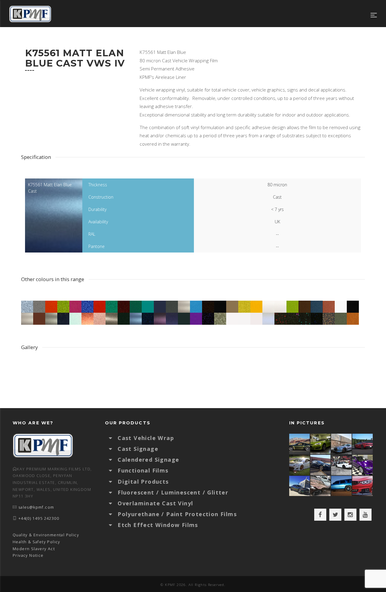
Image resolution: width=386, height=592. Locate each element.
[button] (113, 438)
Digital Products (143, 481)
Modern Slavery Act (34, 548)
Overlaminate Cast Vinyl (155, 503)
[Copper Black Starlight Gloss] (320, 485)
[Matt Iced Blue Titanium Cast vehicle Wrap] (341, 485)
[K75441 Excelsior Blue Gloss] (320, 464)
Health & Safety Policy (36, 541)
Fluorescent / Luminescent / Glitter (173, 492)
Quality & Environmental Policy (46, 535)
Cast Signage (138, 448)
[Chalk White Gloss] (299, 464)
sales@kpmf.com (36, 507)
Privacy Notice (28, 555)
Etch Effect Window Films (158, 524)
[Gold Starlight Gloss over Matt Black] (299, 443)
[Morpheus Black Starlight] (299, 485)
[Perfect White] (341, 464)
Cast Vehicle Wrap (146, 438)
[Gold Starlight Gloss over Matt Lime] (320, 443)
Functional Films (143, 470)
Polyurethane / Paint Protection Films (177, 514)
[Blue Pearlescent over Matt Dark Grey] (341, 443)
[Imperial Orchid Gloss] (362, 464)
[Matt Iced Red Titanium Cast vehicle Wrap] (362, 485)
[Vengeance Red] (362, 443)
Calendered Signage (148, 459)
